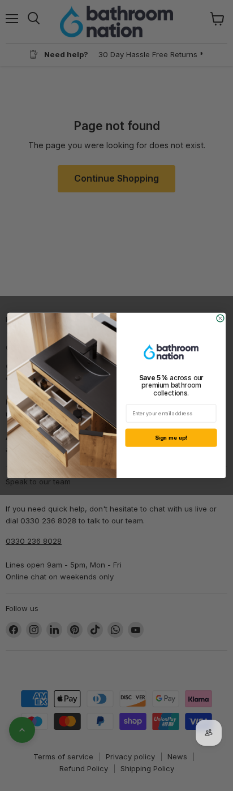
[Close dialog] (220, 318)
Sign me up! (171, 438)
